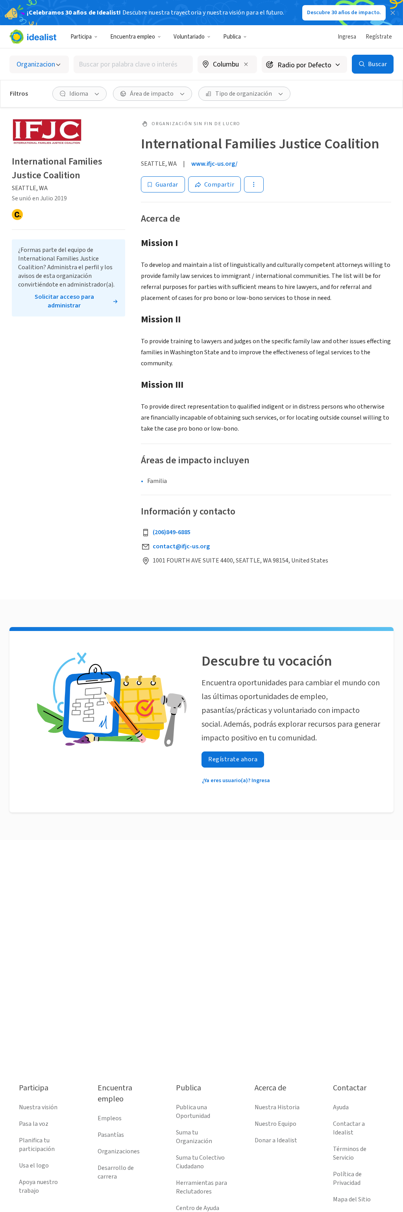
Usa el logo (34, 1165)
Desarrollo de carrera (116, 1172)
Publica (232, 37)
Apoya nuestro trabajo (38, 1186)
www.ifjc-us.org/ (214, 164)
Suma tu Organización (194, 1136)
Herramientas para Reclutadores (201, 1187)
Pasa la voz (33, 1123)
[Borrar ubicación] (246, 64)
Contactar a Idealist (349, 1128)
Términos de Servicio (349, 1153)
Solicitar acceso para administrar (64, 301)
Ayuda (341, 1107)
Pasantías (111, 1135)
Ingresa (347, 37)
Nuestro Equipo (275, 1123)
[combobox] (133, 64)
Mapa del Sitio (352, 1199)
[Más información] (227, 65)
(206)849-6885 (171, 532)
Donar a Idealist (276, 1140)
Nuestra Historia (277, 1107)
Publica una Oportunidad (193, 1111)
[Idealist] (32, 37)
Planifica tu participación (37, 1144)
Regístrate (379, 37)
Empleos (110, 1118)
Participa (81, 37)
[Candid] (17, 214)
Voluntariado (189, 37)
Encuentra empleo (132, 37)
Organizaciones (119, 1151)
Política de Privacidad (347, 1178)
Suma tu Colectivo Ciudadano (200, 1162)
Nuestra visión (38, 1107)
